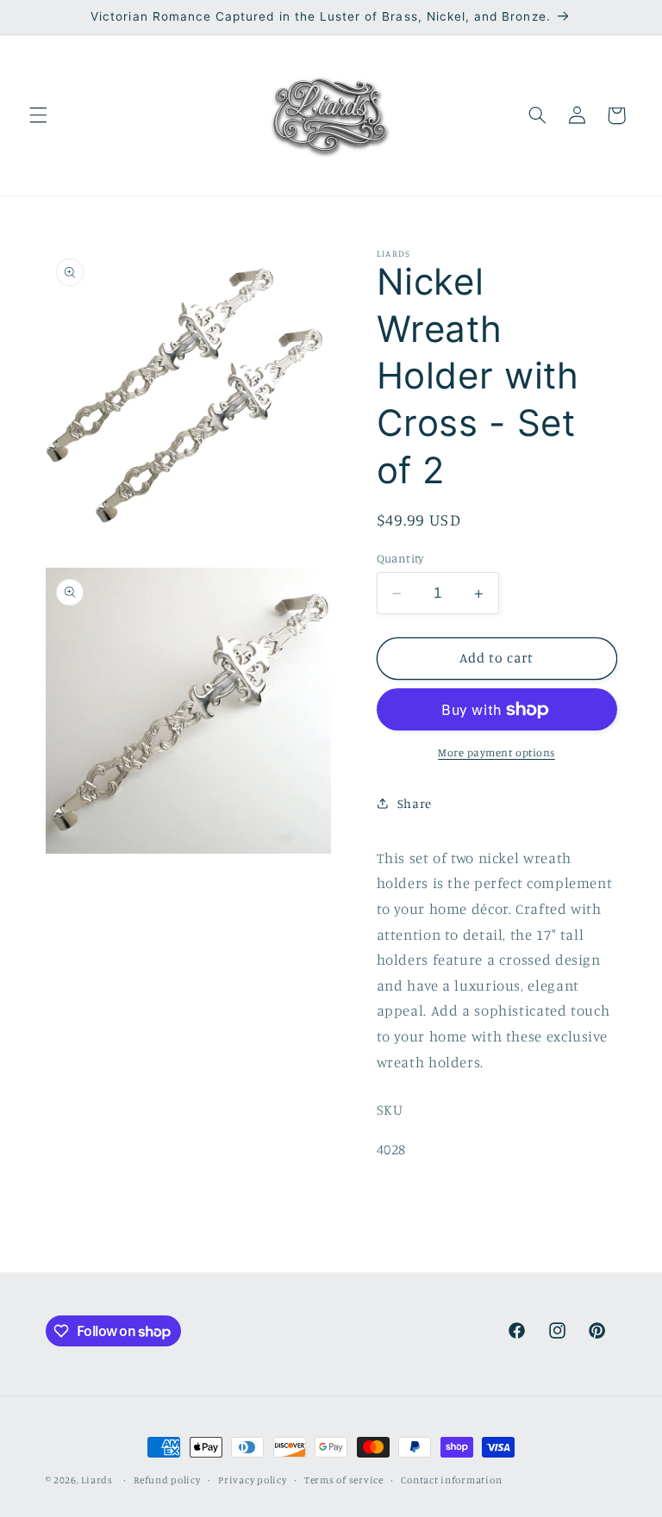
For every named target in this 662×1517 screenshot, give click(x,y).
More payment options (496, 752)
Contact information (451, 1480)
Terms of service (344, 1480)
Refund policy (167, 1480)
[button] (38, 115)
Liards (96, 1480)
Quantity (400, 558)
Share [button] (414, 803)
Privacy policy (252, 1480)
